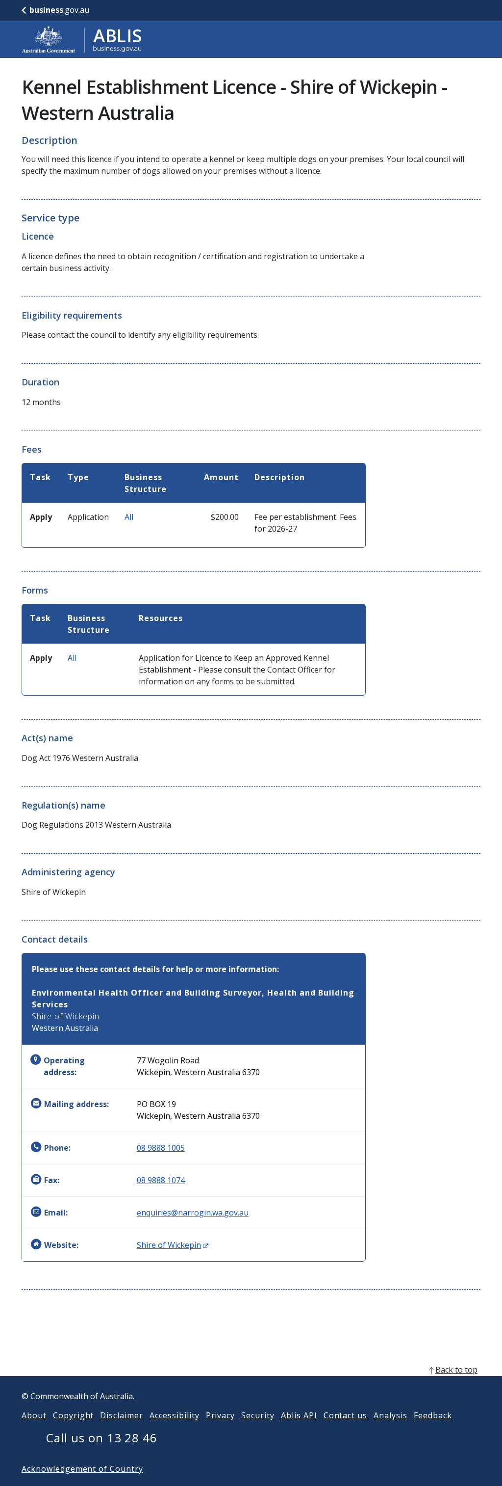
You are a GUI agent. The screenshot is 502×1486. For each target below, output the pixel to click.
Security (258, 1415)
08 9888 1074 (161, 1180)
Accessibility (174, 1415)
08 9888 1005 (161, 1147)
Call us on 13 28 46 (101, 1438)
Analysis (390, 1415)
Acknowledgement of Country (82, 1468)
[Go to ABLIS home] (82, 39)
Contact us (346, 1415)
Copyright (73, 1415)
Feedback (433, 1415)
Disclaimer (121, 1415)
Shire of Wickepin (172, 1245)
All (129, 517)
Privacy (220, 1415)
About (34, 1415)
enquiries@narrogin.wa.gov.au (193, 1212)
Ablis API (299, 1415)
